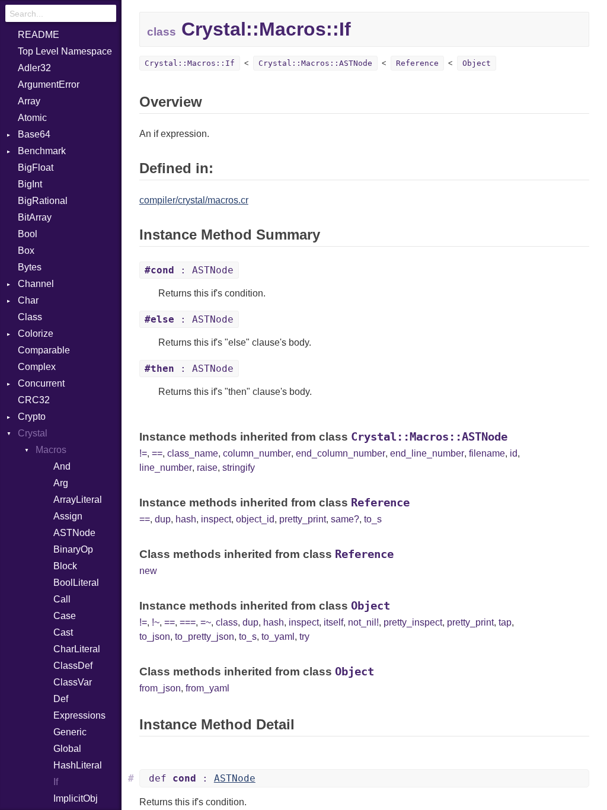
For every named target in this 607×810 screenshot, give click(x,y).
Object (476, 63)
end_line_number (427, 453)
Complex (37, 367)
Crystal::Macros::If (190, 63)
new (148, 571)
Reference (417, 63)
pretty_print (302, 519)
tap (505, 622)
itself (333, 622)
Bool (27, 234)
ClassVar (72, 682)
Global (67, 749)
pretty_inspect (413, 622)
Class (30, 317)
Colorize (35, 334)
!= (143, 453)
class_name (192, 453)
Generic (70, 732)
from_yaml (207, 688)
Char (28, 300)
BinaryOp (73, 549)
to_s (373, 519)
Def (60, 699)
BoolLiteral (76, 583)
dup (163, 519)
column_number (257, 453)
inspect (216, 519)
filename (487, 453)
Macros (51, 450)
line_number (165, 468)
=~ (205, 622)
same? (345, 519)
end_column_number (340, 453)
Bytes (29, 267)
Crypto (32, 417)
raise (207, 468)
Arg (60, 483)
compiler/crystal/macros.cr (193, 200)
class (227, 622)
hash (185, 519)
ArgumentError (48, 84)
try (304, 637)
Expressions (79, 715)
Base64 (34, 134)
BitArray (35, 217)
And (62, 466)
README (38, 35)
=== (188, 622)
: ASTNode (189, 270)
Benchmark (42, 151)
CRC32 (34, 400)
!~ (155, 622)
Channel (36, 284)
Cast (63, 632)
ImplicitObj (75, 798)
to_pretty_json (204, 637)
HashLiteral (77, 765)
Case (64, 616)
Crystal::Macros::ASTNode (315, 63)
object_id (255, 519)
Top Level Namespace (65, 51)
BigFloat (35, 167)
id (513, 453)
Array (29, 101)
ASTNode (74, 533)
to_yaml (278, 637)
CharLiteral (76, 649)
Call (62, 599)
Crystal (32, 433)
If (55, 782)
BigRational (43, 201)
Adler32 (34, 68)
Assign (67, 516)
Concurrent (41, 383)
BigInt (30, 184)
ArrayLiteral (77, 500)
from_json (160, 688)
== (157, 453)
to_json (154, 637)
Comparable (44, 350)
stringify (238, 468)
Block (65, 566)
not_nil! (363, 622)
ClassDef (72, 666)
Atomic (32, 118)
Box (26, 250)
